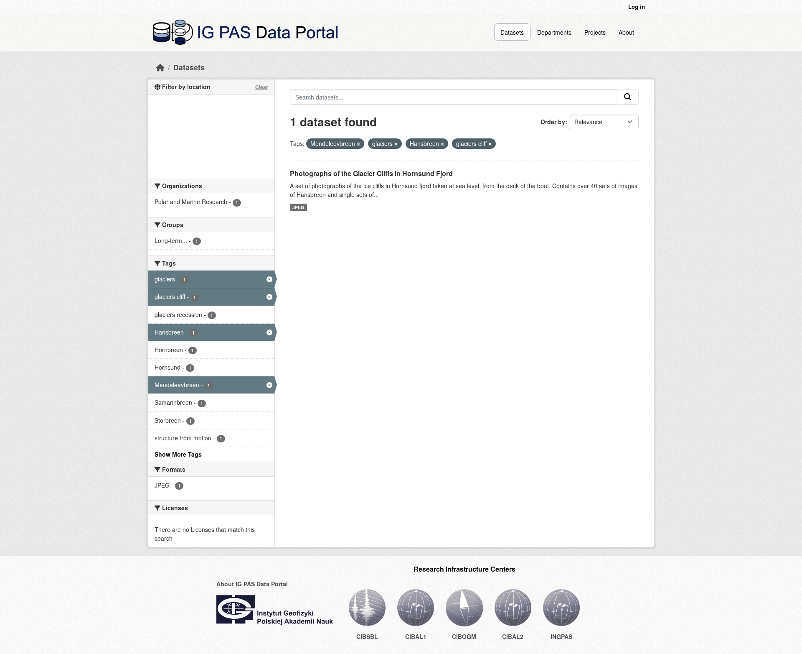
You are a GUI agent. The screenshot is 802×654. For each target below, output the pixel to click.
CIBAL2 (512, 636)
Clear (261, 87)
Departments (554, 32)
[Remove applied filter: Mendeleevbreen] (358, 144)
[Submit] (628, 97)
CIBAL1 (415, 636)
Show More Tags (178, 454)
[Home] (160, 67)
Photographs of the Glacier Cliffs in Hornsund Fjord (371, 173)
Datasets (512, 32)
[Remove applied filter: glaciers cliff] (490, 144)
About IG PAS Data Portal (252, 584)
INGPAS (561, 636)
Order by (553, 122)
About (626, 32)
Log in (636, 6)
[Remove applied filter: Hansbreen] (442, 144)
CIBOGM (464, 636)
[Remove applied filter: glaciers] (396, 144)
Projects (595, 32)
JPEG (298, 207)
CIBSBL (367, 636)
